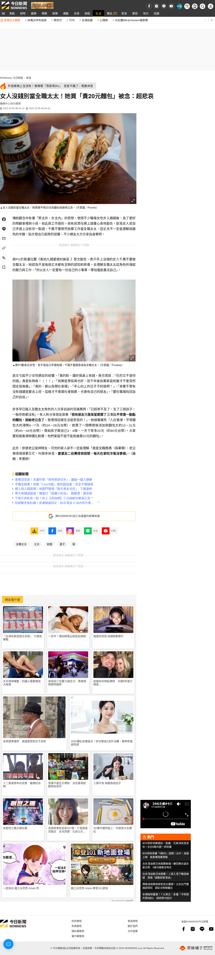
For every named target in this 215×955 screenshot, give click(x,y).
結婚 (49, 544)
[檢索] (202, 6)
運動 (66, 13)
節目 (135, 13)
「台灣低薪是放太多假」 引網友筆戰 (22, 638)
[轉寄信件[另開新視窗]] (4, 238)
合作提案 (133, 931)
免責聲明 (77, 926)
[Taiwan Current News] (179, 6)
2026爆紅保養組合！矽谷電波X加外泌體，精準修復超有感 (102, 743)
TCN (72, 20)
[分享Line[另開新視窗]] (4, 229)
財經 (87, 13)
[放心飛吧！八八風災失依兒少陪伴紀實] (42, 5)
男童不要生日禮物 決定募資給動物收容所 (67, 785)
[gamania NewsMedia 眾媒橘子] (195, 948)
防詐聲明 (77, 921)
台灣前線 (87, 20)
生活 (98, 13)
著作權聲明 (78, 936)
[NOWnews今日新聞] (14, 5)
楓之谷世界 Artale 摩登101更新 (89, 888)
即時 (23, 13)
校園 (156, 13)
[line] (164, 6)
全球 (76, 13)
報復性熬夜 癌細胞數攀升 (108, 636)
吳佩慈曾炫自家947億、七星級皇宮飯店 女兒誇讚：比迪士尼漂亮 (68, 830)
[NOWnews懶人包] (187, 6)
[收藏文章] (4, 267)
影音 (124, 13)
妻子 (62, 544)
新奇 (28, 77)
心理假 (104, 20)
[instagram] (156, 6)
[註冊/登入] (210, 6)
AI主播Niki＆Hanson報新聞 (131, 20)
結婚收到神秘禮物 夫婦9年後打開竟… (113, 683)
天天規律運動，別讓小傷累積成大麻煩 (22, 683)
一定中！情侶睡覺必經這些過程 (67, 636)
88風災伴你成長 (37, 20)
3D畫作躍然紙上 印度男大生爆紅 (112, 830)
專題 (44, 13)
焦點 (12, 13)
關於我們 (133, 926)
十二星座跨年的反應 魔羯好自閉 (22, 785)
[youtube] (171, 6)
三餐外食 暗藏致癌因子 (107, 783)
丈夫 (36, 544)
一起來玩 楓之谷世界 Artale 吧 (21, 888)
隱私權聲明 (78, 931)
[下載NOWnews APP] (195, 6)
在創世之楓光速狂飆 (15, 828)
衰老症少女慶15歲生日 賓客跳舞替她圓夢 (67, 683)
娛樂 (55, 13)
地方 (145, 13)
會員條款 (133, 921)
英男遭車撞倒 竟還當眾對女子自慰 (24, 741)
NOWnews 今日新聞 (11, 77)
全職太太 (21, 544)
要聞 (33, 13)
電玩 (109, 13)
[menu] (3, 13)
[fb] (149, 6)
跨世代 (58, 20)
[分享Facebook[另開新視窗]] (4, 219)
